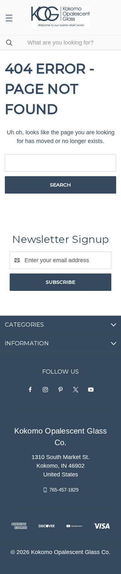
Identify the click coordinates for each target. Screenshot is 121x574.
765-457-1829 (63, 490)
